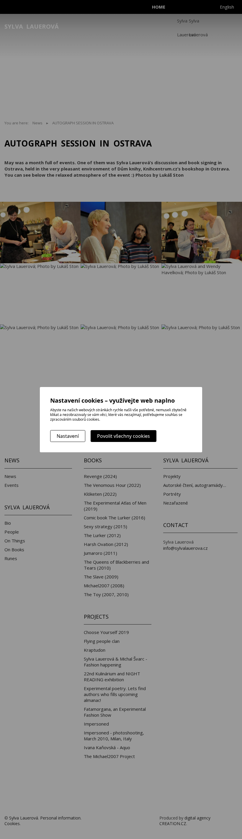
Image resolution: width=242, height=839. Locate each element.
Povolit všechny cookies (123, 436)
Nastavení (68, 436)
